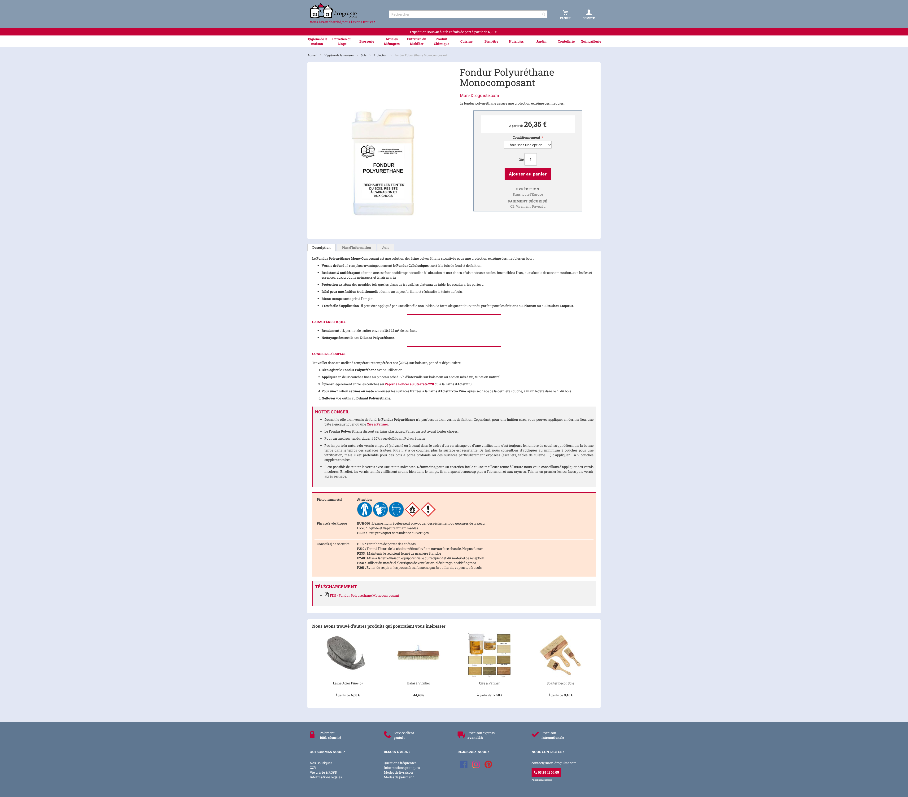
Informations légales (326, 777)
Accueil (312, 55)
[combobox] (468, 14)
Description (321, 247)
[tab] (321, 247)
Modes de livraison (398, 772)
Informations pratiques (402, 767)
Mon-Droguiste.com (479, 95)
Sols (364, 55)
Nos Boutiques (321, 763)
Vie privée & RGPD (323, 772)
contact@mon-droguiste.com (554, 763)
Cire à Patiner (377, 424)
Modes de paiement (399, 777)
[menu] (454, 41)
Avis (385, 247)
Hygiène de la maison (339, 55)
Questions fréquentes (400, 763)
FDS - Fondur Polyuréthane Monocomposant (364, 595)
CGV (313, 767)
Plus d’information (356, 247)
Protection (381, 55)
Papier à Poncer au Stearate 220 (409, 384)
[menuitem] (317, 41)
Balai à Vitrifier (418, 683)
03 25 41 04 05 (548, 772)
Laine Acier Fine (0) (347, 683)
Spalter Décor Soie (560, 683)
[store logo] (345, 10)
